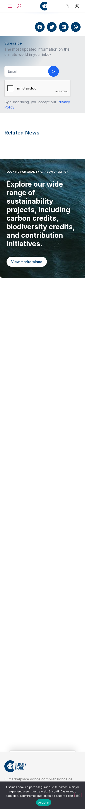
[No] (78, 795)
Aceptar (43, 802)
